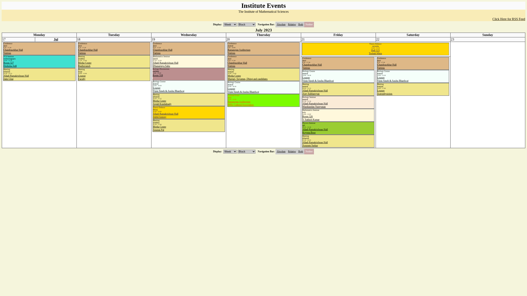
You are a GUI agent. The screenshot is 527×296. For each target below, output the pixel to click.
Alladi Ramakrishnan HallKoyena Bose (315, 131)
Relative (292, 24)
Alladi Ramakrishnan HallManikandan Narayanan (315, 105)
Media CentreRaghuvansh (84, 64)
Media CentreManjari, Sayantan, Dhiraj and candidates (248, 77)
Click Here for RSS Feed (508, 19)
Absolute (281, 24)
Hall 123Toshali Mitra (375, 52)
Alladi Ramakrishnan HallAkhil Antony (165, 115)
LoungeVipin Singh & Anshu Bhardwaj (168, 89)
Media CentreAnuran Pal (159, 128)
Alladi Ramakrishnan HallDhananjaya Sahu (165, 64)
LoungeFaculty (82, 77)
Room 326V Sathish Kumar (310, 118)
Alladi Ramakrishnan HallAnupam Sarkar (315, 144)
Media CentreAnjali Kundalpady (162, 102)
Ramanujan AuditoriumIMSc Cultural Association (241, 103)
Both (300, 24)
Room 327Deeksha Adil (10, 64)
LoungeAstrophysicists (384, 92)
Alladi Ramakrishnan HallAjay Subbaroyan (315, 92)
